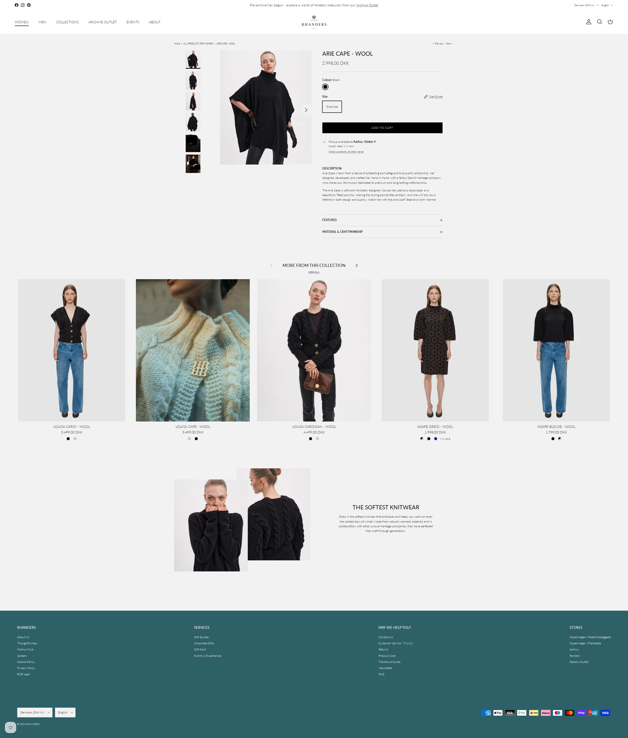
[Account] (588, 22)
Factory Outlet (579, 662)
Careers (22, 656)
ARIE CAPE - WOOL (225, 43)
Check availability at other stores (346, 151)
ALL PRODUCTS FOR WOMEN (198, 43)
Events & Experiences (208, 656)
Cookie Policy (26, 662)
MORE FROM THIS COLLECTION (314, 265)
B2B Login (23, 674)
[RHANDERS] (314, 22)
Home (177, 43)
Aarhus (574, 649)
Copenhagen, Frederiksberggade (590, 637)
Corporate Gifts (204, 643)
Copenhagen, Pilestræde (585, 643)
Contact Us (386, 637)
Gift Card (200, 649)
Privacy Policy (26, 668)
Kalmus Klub (25, 649)
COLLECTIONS (67, 22)
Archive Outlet (367, 5)
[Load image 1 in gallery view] (266, 107)
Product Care (387, 656)
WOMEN (22, 22)
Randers (575, 656)
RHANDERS (33, 724)
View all (314, 272)
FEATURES (329, 220)
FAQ (381, 674)
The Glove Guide (389, 662)
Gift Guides (201, 637)
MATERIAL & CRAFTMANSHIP (342, 232)
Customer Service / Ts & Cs (396, 643)
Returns (383, 649)
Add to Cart (382, 128)
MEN (42, 22)
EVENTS (133, 22)
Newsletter (385, 668)
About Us (23, 637)
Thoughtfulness (27, 643)
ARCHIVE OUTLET (103, 22)
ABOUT (154, 22)
